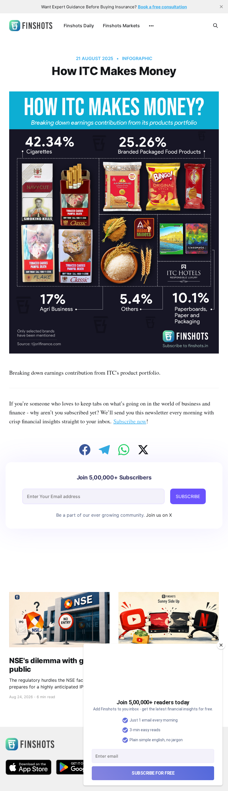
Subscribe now (129, 421)
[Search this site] (215, 25)
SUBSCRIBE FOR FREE (153, 773)
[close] (221, 6)
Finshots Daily (79, 25)
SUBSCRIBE (188, 496)
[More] (151, 26)
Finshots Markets (121, 25)
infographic (137, 58)
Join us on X (158, 515)
